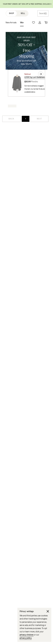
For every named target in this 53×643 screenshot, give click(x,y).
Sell (23, 13)
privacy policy (26, 638)
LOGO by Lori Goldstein (34, 77)
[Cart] (46, 22)
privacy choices (26, 634)
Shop (11, 13)
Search (42, 13)
